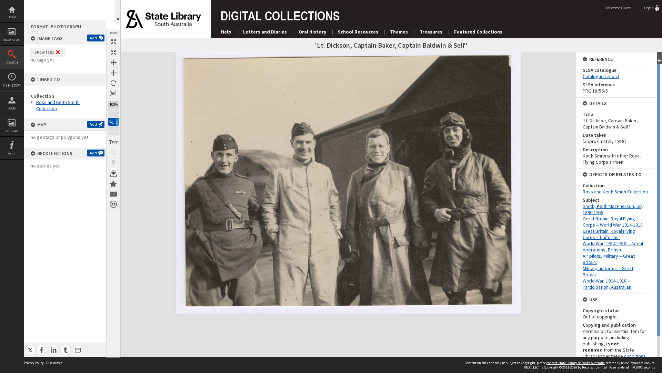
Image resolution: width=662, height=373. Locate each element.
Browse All (12, 40)
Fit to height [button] (113, 73)
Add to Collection (113, 184)
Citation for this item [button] (113, 204)
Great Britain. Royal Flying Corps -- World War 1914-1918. (613, 222)
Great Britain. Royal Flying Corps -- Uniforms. (609, 234)
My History (12, 85)
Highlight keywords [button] (113, 163)
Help (226, 32)
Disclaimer (54, 363)
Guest (626, 7)
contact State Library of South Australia (575, 363)
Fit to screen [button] (113, 52)
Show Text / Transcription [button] (113, 142)
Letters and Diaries (265, 32)
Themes (399, 32)
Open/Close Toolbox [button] (117, 12)
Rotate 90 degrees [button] (113, 83)
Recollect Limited (594, 367)
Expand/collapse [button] (659, 58)
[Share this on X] (30, 346)
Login (12, 108)
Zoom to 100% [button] (113, 93)
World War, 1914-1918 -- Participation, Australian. (607, 284)
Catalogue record (601, 76)
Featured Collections (478, 32)
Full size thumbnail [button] (113, 42)
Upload (12, 131)
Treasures (431, 32)
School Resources (358, 32)
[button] (113, 122)
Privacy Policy (34, 363)
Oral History (312, 32)
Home (12, 17)
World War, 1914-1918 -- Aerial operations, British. (613, 246)
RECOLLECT (532, 367)
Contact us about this (113, 194)
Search (12, 62)
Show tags (44, 52)
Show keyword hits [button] (113, 152)
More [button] (12, 154)
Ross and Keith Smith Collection (615, 192)
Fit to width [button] (113, 62)
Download (113, 173)
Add (93, 37)
